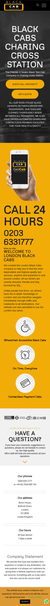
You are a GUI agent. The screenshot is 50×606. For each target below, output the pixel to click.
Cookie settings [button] (35, 597)
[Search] (36, 5)
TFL (18, 285)
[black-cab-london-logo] (21, 5)
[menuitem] (36, 5)
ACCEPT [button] (25, 602)
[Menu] (42, 5)
